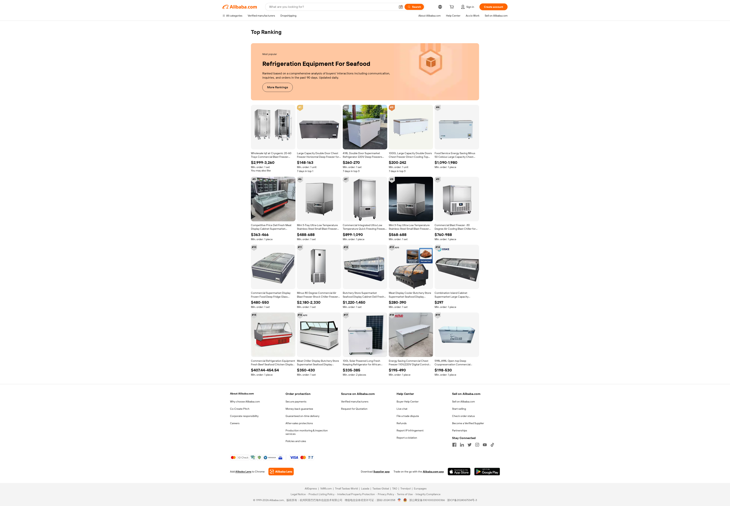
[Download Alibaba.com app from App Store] (459, 472)
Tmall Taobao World (346, 488)
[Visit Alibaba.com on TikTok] (492, 444)
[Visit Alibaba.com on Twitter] (469, 444)
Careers (235, 423)
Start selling (459, 408)
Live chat (402, 408)
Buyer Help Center (408, 401)
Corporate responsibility (244, 416)
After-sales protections (299, 423)
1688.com (326, 488)
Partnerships (459, 430)
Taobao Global (380, 488)
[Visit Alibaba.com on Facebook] (454, 444)
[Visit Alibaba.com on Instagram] (477, 444)
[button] (400, 7)
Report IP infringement (410, 430)
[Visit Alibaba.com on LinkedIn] (462, 444)
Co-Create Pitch (239, 408)
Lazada (365, 488)
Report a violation (407, 437)
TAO (394, 488)
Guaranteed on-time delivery (302, 416)
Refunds (402, 423)
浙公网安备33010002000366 (427, 500)
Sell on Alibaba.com (463, 401)
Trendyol (405, 488)
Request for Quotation (354, 408)
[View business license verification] (399, 500)
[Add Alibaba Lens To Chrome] (281, 472)
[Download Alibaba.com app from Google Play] (487, 472)
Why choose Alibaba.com (245, 401)
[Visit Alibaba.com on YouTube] (484, 444)
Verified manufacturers (354, 401)
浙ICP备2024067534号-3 (462, 500)
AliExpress (311, 488)
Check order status (463, 416)
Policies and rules (296, 441)
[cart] (452, 7)
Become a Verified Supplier (468, 423)
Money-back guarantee (299, 408)
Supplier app (381, 471)
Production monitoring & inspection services (307, 432)
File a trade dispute (408, 416)
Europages (420, 488)
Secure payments (296, 401)
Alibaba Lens (243, 471)
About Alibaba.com (242, 393)
